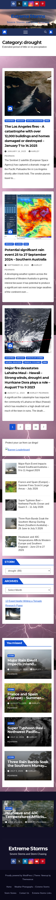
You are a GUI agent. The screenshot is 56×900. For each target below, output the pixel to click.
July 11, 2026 (17, 737)
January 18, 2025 (17, 151)
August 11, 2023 (16, 393)
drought (20, 121)
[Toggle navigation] (26, 32)
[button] (45, 32)
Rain (26, 244)
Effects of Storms (35, 358)
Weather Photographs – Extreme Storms (32, 887)
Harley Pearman (39, 393)
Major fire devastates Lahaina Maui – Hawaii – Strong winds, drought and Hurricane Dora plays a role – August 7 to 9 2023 (27, 377)
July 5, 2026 (17, 771)
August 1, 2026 (18, 703)
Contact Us (24, 893)
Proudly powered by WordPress (19, 875)
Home (8, 887)
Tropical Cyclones (32, 362)
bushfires (10, 121)
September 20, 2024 (18, 265)
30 (35, 426)
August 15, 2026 (19, 669)
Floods (19, 244)
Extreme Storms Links (42, 893)
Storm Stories (10, 893)
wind (47, 121)
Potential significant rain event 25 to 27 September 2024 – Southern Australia (25, 254)
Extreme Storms (28, 16)
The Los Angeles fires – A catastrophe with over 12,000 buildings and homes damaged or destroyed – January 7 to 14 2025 (27, 136)
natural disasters (35, 121)
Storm (11, 655)
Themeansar (27, 879)
